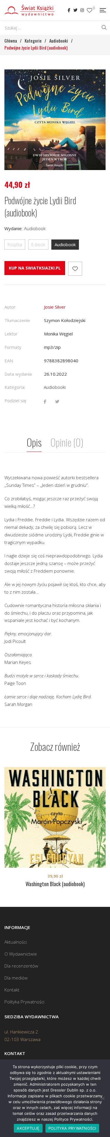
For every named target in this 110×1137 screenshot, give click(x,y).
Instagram (82, 10)
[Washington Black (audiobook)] (55, 817)
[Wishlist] (89, 10)
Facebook (69, 10)
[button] (96, 79)
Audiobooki (55, 387)
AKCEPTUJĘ (28, 1128)
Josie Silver (55, 307)
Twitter (75, 10)
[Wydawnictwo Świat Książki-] (29, 10)
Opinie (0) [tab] (66, 442)
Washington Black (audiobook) (55, 884)
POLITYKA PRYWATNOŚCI (72, 1128)
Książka (15, 244)
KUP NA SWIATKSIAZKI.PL (35, 268)
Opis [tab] (34, 442)
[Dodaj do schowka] (75, 269)
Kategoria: (14, 387)
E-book (38, 244)
